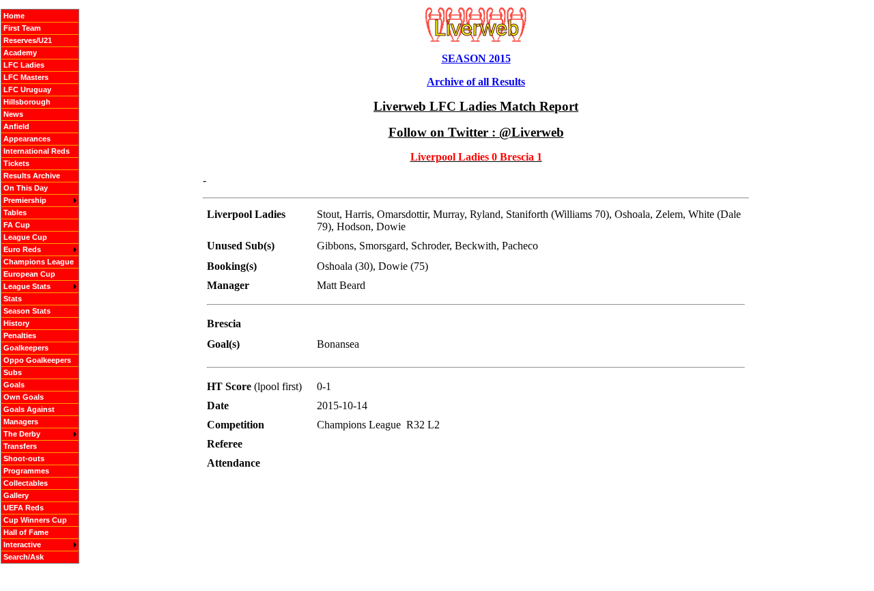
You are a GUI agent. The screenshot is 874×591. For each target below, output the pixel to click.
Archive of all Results (476, 81)
